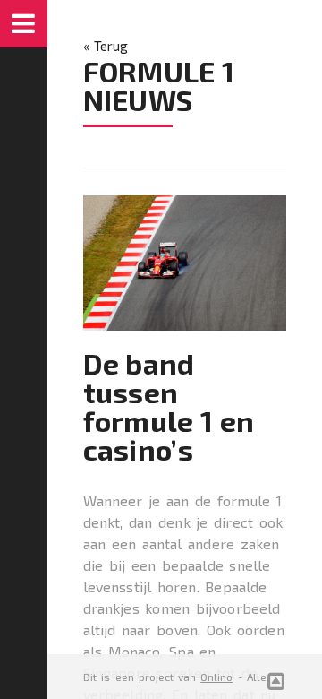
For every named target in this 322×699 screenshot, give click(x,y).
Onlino (216, 676)
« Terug (105, 46)
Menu (23, 23)
